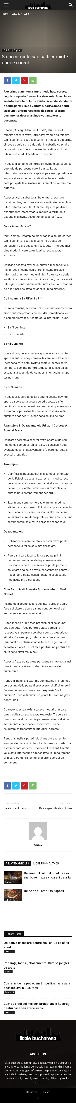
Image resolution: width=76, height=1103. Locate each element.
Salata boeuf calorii (15, 808)
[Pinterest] (24, 80)
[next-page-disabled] (12, 909)
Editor (38, 845)
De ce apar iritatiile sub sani (55, 808)
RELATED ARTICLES (17, 863)
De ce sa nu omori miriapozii (44, 891)
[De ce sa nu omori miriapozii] (13, 895)
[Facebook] (7, 80)
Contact (46, 1092)
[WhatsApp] (33, 80)
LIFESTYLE (9, 951)
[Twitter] (16, 80)
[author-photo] (38, 840)
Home (5, 13)
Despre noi (32, 1092)
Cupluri (27, 13)
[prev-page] (6, 909)
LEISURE (16, 13)
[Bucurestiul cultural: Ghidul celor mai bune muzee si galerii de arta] (13, 877)
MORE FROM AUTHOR (46, 863)
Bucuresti (9, 992)
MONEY (8, 971)
